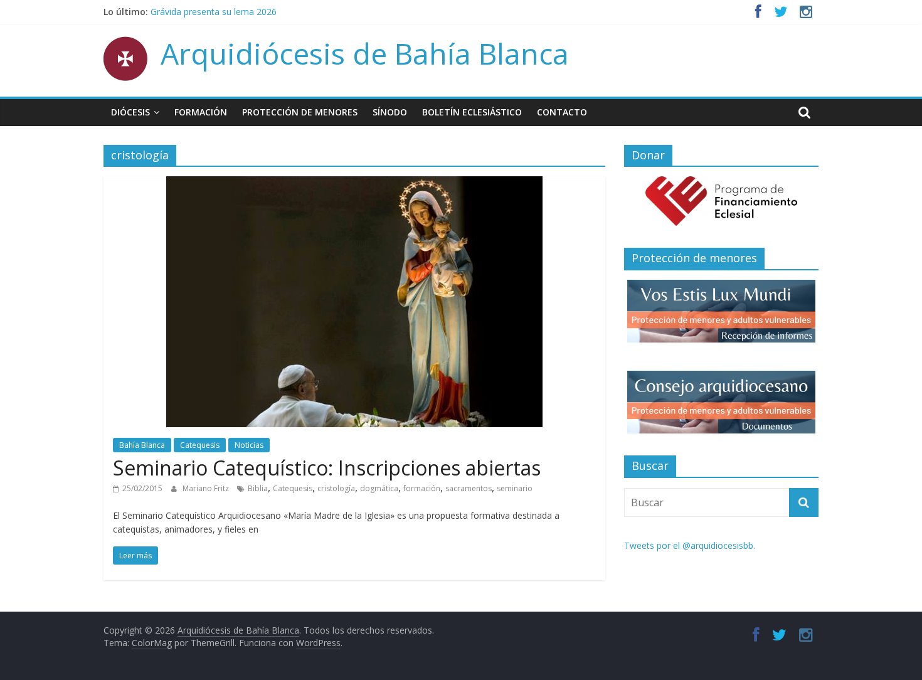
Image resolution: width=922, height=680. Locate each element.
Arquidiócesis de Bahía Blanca (365, 53)
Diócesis (130, 112)
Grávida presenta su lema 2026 (214, 15)
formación (421, 488)
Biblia (258, 488)
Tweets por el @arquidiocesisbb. (689, 545)
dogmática (379, 488)
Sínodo (390, 112)
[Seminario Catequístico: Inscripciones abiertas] (354, 184)
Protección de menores (300, 112)
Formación (200, 112)
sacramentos (468, 488)
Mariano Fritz (207, 488)
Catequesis (200, 445)
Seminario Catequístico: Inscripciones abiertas (327, 467)
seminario (515, 488)
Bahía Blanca (142, 445)
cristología (336, 488)
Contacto (562, 112)
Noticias (249, 445)
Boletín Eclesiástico (472, 112)
